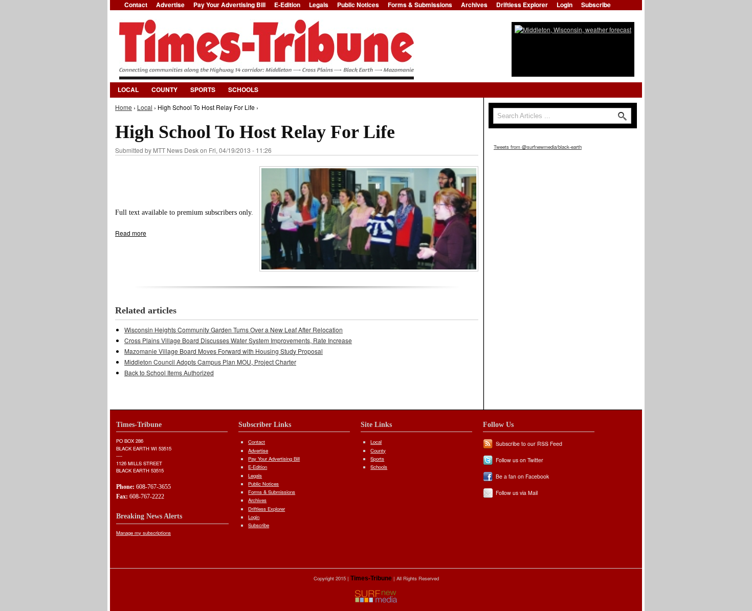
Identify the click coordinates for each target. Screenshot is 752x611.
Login (253, 517)
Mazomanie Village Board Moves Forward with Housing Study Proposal (223, 351)
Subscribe (258, 525)
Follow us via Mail (517, 492)
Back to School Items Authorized (169, 372)
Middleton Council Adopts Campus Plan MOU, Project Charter (210, 361)
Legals (255, 475)
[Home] (266, 49)
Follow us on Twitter (519, 460)
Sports (202, 89)
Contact (256, 441)
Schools (243, 89)
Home (123, 107)
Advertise (258, 450)
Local (128, 89)
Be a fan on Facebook (522, 476)
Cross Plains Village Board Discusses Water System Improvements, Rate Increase (238, 340)
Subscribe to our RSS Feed (529, 443)
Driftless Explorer (266, 508)
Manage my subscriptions (143, 532)
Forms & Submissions (271, 491)
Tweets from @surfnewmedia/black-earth (538, 146)
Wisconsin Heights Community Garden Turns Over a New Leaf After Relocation (233, 329)
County (164, 89)
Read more (130, 233)
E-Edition (257, 466)
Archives (257, 500)
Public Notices (263, 483)
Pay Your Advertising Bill (274, 458)
